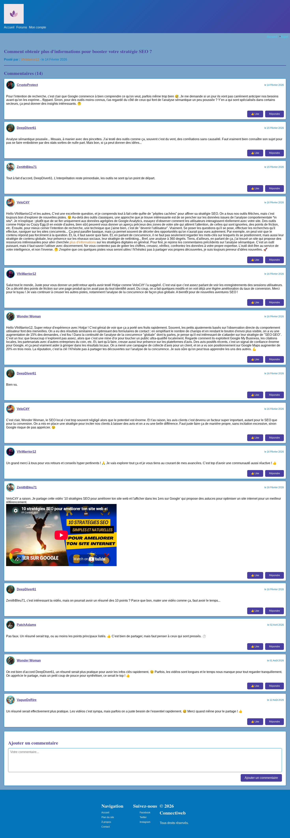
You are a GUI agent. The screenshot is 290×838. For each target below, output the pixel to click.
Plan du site (107, 817)
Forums (21, 27)
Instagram (145, 822)
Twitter (143, 817)
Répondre (274, 114)
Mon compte (37, 27)
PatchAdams (26, 624)
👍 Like (255, 114)
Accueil (9, 27)
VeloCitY (23, 202)
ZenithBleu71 (27, 167)
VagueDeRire (26, 700)
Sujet (284, 36)
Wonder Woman (29, 316)
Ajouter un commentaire (261, 777)
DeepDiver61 (26, 128)
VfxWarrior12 (30, 59)
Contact (105, 826)
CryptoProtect (27, 85)
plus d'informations (83, 242)
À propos (106, 822)
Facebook (145, 812)
